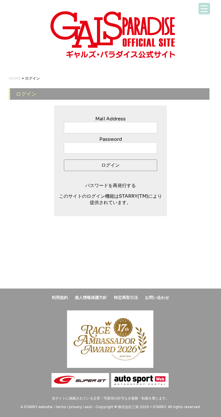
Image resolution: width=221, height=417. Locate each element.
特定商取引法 (126, 297)
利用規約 (60, 297)
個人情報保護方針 (91, 297)
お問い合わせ (157, 297)
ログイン (110, 165)
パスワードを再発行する (110, 185)
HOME (15, 78)
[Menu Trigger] (204, 8)
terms (61, 407)
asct (88, 407)
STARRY (30, 407)
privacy (75, 407)
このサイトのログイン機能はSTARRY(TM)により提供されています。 (110, 199)
